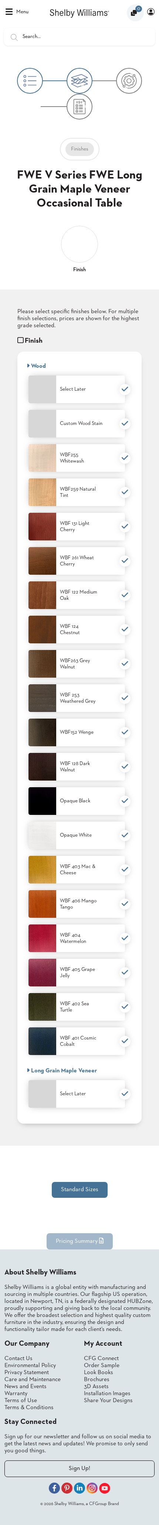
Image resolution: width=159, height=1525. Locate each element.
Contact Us (18, 1359)
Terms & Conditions (29, 1408)
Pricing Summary (77, 1241)
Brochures (96, 1380)
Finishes (79, 149)
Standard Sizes (79, 1190)
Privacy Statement (26, 1373)
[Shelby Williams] (79, 12)
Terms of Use (20, 1401)
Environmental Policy (30, 1366)
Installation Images (107, 1394)
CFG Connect (101, 1359)
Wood (38, 366)
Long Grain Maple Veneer (63, 1071)
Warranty (15, 1394)
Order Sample (101, 1366)
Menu (22, 11)
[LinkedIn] (79, 1489)
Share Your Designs (108, 1401)
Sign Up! (79, 1469)
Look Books (98, 1373)
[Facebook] (54, 1489)
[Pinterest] (66, 1489)
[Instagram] (92, 1489)
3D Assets (96, 1387)
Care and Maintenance (32, 1380)
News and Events (25, 1387)
